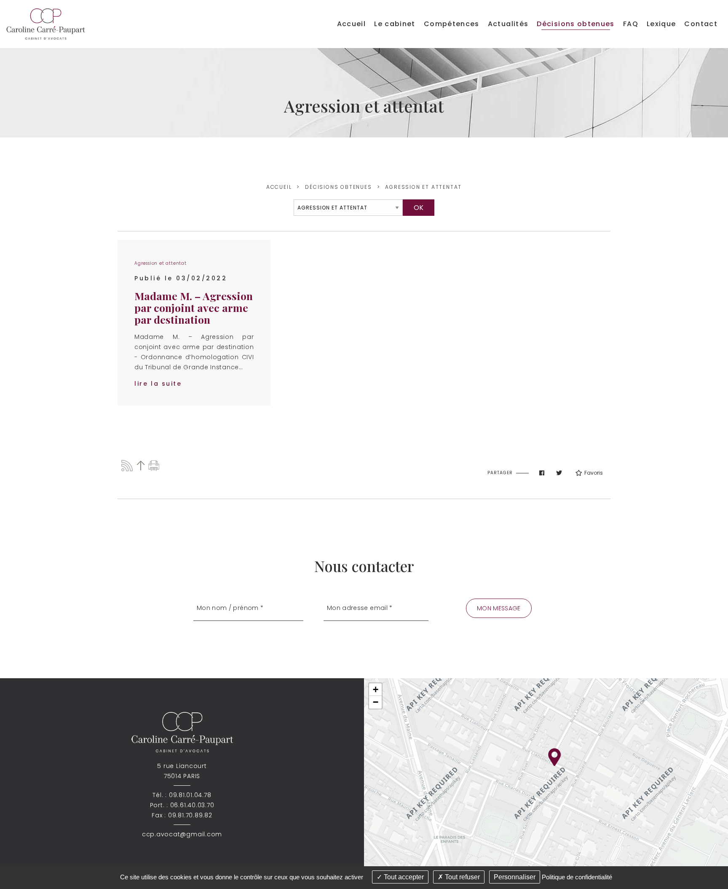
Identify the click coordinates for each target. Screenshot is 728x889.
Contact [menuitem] (700, 24)
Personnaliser (514, 877)
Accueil (279, 187)
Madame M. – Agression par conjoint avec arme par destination (193, 307)
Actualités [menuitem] (508, 24)
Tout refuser (461, 877)
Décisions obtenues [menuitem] (575, 24)
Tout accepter (403, 877)
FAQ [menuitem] (630, 24)
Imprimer (154, 465)
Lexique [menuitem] (661, 24)
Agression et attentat (423, 187)
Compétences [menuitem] (451, 24)
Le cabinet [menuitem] (394, 24)
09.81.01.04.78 (190, 795)
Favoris (593, 472)
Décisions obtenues (338, 187)
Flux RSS (127, 465)
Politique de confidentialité (577, 877)
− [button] (375, 702)
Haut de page (140, 465)
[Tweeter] (559, 473)
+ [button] (375, 689)
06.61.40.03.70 (192, 805)
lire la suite (158, 383)
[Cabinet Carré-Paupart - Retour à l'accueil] (45, 23)
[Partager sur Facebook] (542, 473)
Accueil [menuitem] (351, 24)
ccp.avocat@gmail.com (182, 834)
